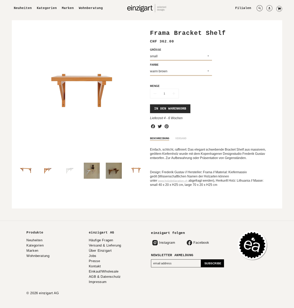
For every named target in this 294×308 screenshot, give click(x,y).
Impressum (98, 282)
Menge (155, 86)
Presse (94, 261)
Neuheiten (23, 8)
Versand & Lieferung (105, 245)
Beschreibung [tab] (159, 138)
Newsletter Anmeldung (172, 255)
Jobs (92, 256)
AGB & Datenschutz (105, 277)
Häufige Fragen (101, 240)
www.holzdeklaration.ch (173, 180)
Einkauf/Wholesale (104, 271)
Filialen (243, 8)
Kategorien (47, 8)
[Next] (141, 94)
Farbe (154, 64)
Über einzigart (100, 251)
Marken (68, 8)
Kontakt (95, 266)
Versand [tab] (180, 138)
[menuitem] (23, 8)
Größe (155, 49)
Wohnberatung (91, 8)
